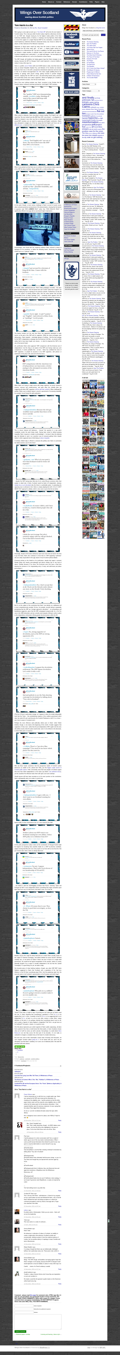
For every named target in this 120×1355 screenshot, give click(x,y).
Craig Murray (67, 248)
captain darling (94, 102)
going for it (35, 1039)
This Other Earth (91, 45)
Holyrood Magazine (69, 212)
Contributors (83, 2)
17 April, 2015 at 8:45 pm (31, 1224)
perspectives (87, 125)
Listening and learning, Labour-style (50, 1334)
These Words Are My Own (94, 74)
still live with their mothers (42, 389)
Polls (91, 2)
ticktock (90, 133)
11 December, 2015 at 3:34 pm (32, 1253)
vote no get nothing (94, 137)
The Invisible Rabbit (92, 77)
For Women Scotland (70, 236)
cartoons (87, 104)
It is (56, 1014)
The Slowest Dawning (92, 42)
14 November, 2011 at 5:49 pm (35, 1132)
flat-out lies (21, 1057)
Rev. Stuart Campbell (41, 28)
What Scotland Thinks (70, 227)
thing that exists (100, 28)
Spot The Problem (92, 43)
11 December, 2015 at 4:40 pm (32, 1283)
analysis (22, 1059)
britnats (85, 102)
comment (27, 1059)
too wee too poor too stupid (93, 134)
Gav (83, 315)
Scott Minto (98, 127)
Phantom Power (68, 218)
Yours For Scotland (69, 229)
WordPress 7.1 (45, 1347)
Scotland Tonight (68, 223)
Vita (88, 1347)
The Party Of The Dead (93, 57)
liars (99, 118)
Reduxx (66, 237)
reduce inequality (44, 438)
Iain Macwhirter (68, 214)
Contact (58, 2)
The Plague (90, 60)
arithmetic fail (88, 100)
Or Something (90, 62)
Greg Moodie (99, 116)
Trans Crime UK (68, 241)
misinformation (90, 122)
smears (85, 129)
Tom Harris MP (41, 32)
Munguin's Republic (69, 216)
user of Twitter (28, 66)
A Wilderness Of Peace (70, 204)
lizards (93, 120)
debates (88, 109)
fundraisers (86, 116)
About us (51, 2)
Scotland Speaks (69, 221)
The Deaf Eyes (91, 64)
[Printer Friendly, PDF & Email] (20, 1047)
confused (93, 107)
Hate (103, 2)
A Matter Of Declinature (93, 75)
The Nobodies (90, 66)
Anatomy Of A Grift (92, 58)
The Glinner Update (69, 239)
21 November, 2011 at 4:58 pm (32, 1190)
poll (93, 124)
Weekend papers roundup (23, 1334)
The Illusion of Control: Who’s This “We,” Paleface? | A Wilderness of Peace (37, 1079)
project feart (88, 127)
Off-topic (66, 258)
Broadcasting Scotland (70, 208)
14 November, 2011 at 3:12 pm (32, 1120)
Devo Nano (94, 109)
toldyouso (95, 133)
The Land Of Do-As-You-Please (95, 51)
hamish (85, 118)
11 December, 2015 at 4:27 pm (32, 1269)
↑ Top (16, 1343)
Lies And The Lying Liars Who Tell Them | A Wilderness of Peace (33, 1075)
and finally (88, 97)
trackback (23, 1061)
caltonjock (18, 1071)
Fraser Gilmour (28, 1094)
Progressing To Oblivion (93, 72)
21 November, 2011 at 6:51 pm (32, 1217)
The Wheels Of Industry (93, 70)
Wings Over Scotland (39, 12)
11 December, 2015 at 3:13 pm (32, 1244)
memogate (99, 120)
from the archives (99, 114)
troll (37, 71)
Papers (97, 2)
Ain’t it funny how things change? (96, 68)
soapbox (99, 129)
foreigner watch (90, 114)
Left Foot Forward (69, 250)
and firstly (97, 98)
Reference (67, 2)
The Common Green (69, 225)
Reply (59, 1120)
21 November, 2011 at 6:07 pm (32, 1206)
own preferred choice (55, 771)
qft (93, 127)
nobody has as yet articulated (23, 485)
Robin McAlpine (68, 219)
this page (33, 1295)
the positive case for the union (93, 130)
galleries (93, 116)
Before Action (90, 49)
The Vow (85, 133)
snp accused (93, 129)
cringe (97, 107)
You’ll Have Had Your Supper (94, 47)
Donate (74, 2)
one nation (102, 122)
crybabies (101, 107)
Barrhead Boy (68, 206)
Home (44, 2)
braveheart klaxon (98, 100)
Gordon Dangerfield (69, 210)
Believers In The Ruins (93, 53)
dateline (84, 109)
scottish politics (35, 1059)
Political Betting (68, 252)
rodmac (26, 1210)
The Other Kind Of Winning (94, 55)
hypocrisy (93, 118)
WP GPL (102, 1347)
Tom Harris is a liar (24, 25)
